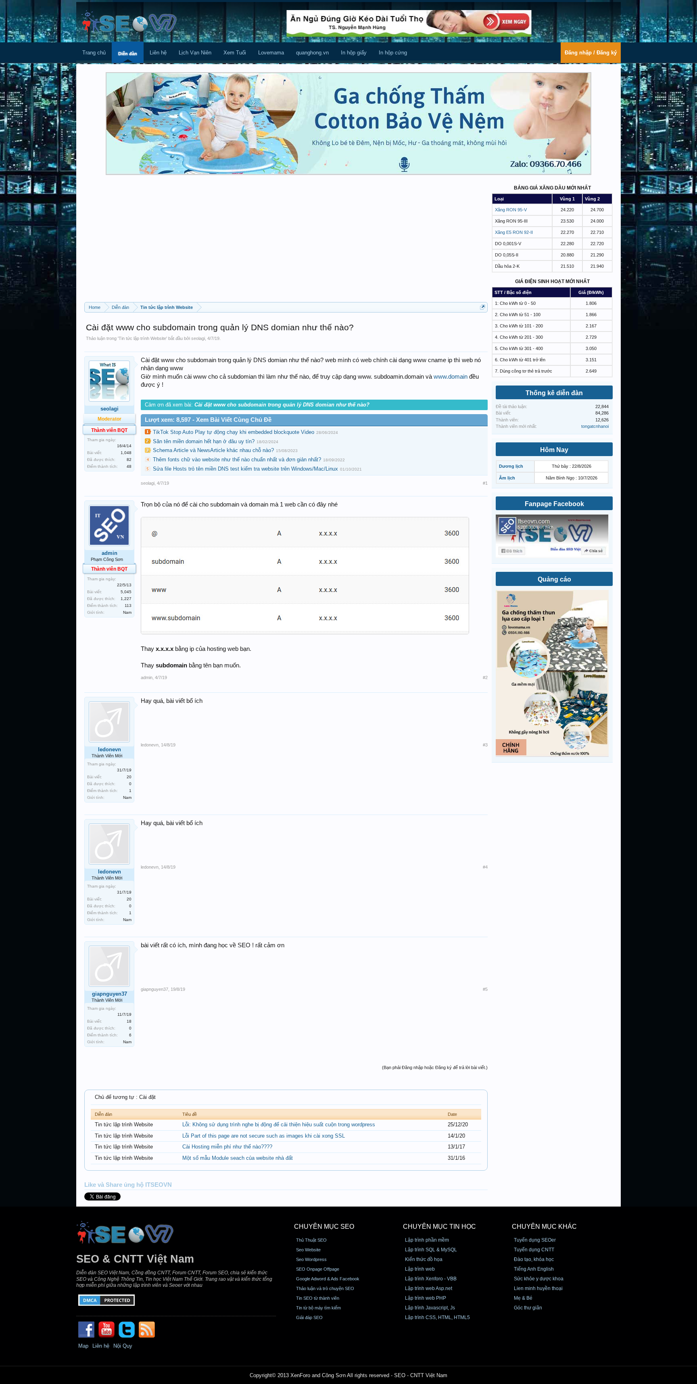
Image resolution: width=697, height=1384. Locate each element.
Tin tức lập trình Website (142, 338)
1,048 (126, 452)
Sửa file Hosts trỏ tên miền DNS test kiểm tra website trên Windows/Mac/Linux (245, 469)
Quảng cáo (554, 579)
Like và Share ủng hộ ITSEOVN (128, 1185)
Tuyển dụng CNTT (534, 1250)
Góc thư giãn (528, 1308)
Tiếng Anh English (534, 1269)
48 (129, 466)
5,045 (126, 592)
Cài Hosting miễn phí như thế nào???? (227, 1147)
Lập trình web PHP (425, 1298)
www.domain (450, 376)
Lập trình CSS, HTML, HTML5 (437, 1317)
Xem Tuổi (234, 53)
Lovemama (271, 53)
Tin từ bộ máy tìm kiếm (318, 1307)
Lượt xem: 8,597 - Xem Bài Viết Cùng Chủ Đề (208, 420)
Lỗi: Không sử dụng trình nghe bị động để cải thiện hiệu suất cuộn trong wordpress (278, 1124)
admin (109, 553)
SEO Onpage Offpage (317, 1269)
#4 (485, 867)
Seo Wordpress (311, 1259)
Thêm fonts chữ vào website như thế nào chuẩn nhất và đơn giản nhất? (237, 459)
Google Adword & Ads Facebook (327, 1278)
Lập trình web (420, 1269)
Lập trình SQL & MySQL (431, 1250)
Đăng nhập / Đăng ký (591, 53)
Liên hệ (158, 53)
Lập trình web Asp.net (428, 1288)
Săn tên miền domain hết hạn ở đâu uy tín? (204, 441)
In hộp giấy (354, 53)
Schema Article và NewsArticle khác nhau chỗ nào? (213, 450)
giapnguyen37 (109, 994)
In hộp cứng (393, 53)
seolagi (198, 338)
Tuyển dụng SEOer (535, 1240)
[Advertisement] (286, 241)
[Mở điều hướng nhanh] (482, 307)
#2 (485, 677)
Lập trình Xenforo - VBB (431, 1279)
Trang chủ (94, 53)
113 (128, 605)
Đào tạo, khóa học (534, 1259)
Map (83, 1346)
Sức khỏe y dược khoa (538, 1279)
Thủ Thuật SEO (311, 1240)
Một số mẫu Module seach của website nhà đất (237, 1158)
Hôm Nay (554, 449)
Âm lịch (507, 477)
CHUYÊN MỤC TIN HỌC (439, 1226)
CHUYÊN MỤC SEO (324, 1226)
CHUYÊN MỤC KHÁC (544, 1226)
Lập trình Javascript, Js (430, 1308)
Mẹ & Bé (523, 1298)
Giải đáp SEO (309, 1317)
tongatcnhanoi (595, 426)
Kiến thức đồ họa (423, 1259)
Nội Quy (122, 1346)
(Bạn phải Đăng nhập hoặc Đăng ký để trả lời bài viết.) (435, 1067)
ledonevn (109, 749)
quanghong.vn (312, 53)
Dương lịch (511, 466)
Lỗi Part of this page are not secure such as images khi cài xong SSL (263, 1136)
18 (129, 1021)
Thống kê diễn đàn (554, 393)
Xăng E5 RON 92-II (514, 232)
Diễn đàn (127, 53)
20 (129, 777)
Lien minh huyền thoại (538, 1288)
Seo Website (308, 1249)
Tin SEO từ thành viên (317, 1298)
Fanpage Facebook (554, 503)
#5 (485, 989)
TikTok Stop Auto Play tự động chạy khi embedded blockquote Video (233, 432)
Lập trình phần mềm (427, 1240)
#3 (485, 744)
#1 (485, 483)
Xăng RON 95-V (511, 209)
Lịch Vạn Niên (195, 53)
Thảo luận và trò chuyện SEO (325, 1288)
